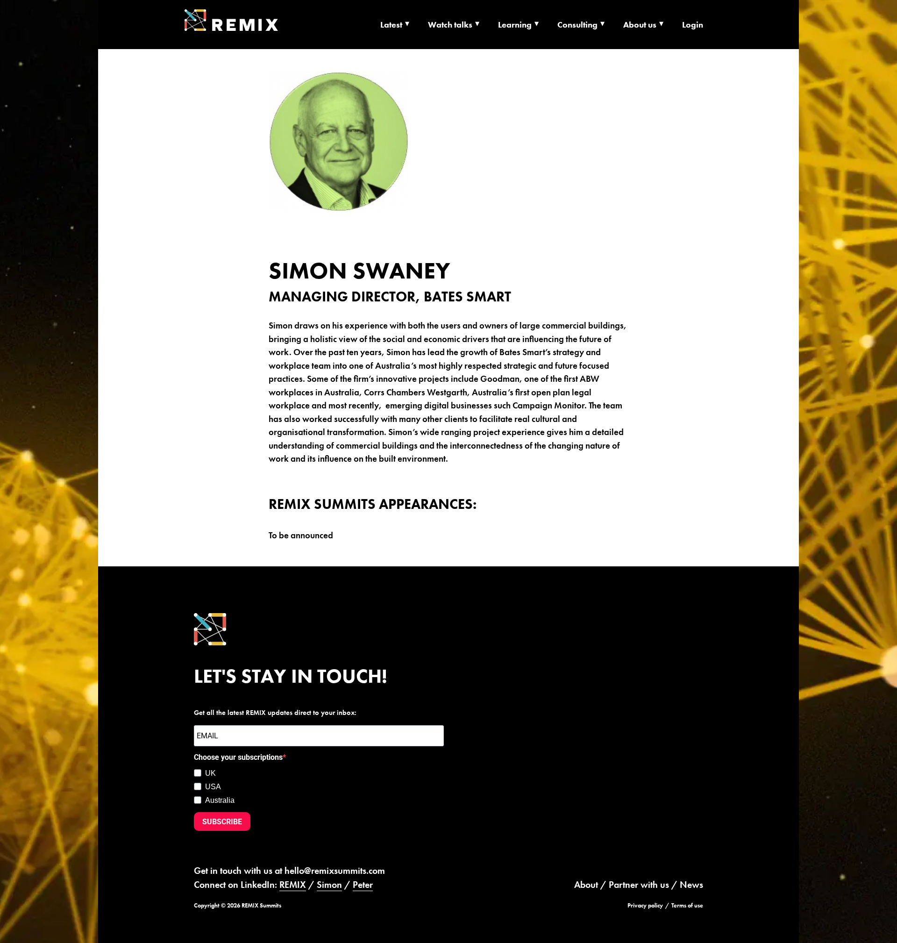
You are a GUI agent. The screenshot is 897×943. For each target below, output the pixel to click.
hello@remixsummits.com (335, 870)
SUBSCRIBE (222, 821)
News (691, 885)
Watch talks (450, 24)
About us (639, 24)
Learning (515, 24)
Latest (391, 24)
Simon (329, 885)
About (586, 885)
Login (692, 24)
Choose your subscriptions (238, 757)
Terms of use (687, 905)
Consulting (577, 24)
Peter (363, 885)
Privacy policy (645, 905)
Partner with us (639, 885)
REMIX (292, 885)
